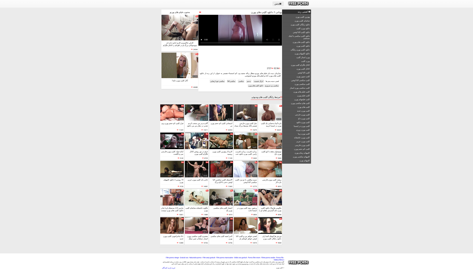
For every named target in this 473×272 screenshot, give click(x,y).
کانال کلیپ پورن (303, 69)
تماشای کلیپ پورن (302, 21)
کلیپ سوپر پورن (303, 76)
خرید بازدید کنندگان (168, 268)
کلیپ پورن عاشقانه (302, 137)
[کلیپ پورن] (298, 5)
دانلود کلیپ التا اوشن (301, 32)
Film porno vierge (172, 258)
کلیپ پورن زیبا (304, 134)
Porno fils (279, 258)
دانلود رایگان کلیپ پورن (300, 24)
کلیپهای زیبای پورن (302, 153)
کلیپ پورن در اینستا (302, 126)
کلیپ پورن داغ (304, 118)
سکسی (241, 81)
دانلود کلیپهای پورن (302, 53)
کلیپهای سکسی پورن (301, 157)
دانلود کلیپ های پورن (301, 42)
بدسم (249, 81)
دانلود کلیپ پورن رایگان (300, 50)
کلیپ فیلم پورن (303, 95)
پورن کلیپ (305, 61)
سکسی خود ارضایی (217, 81)
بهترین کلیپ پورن (303, 17)
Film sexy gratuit (209, 258)
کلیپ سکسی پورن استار (300, 88)
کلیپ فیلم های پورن (301, 92)
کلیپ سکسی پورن (302, 84)
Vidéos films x (279, 260)
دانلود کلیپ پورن (303, 46)
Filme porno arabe (268, 258)
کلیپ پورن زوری (303, 130)
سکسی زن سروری (272, 86)
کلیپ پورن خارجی (302, 115)
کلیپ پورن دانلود (303, 122)
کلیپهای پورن (304, 160)
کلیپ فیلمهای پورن (302, 99)
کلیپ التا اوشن (304, 72)
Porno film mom (254, 258)
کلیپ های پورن (303, 107)
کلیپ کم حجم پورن (302, 149)
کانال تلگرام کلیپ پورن (300, 65)
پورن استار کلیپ (303, 57)
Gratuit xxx (184, 258)
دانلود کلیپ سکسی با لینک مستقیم (299, 37)
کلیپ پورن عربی (303, 141)
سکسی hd (231, 81)
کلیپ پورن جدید (303, 111)
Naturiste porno (195, 258)
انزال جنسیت (258, 81)
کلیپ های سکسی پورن (300, 103)
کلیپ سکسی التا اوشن (300, 80)
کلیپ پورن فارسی (302, 145)
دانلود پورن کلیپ (303, 28)
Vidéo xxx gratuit (240, 258)
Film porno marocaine (224, 258)
